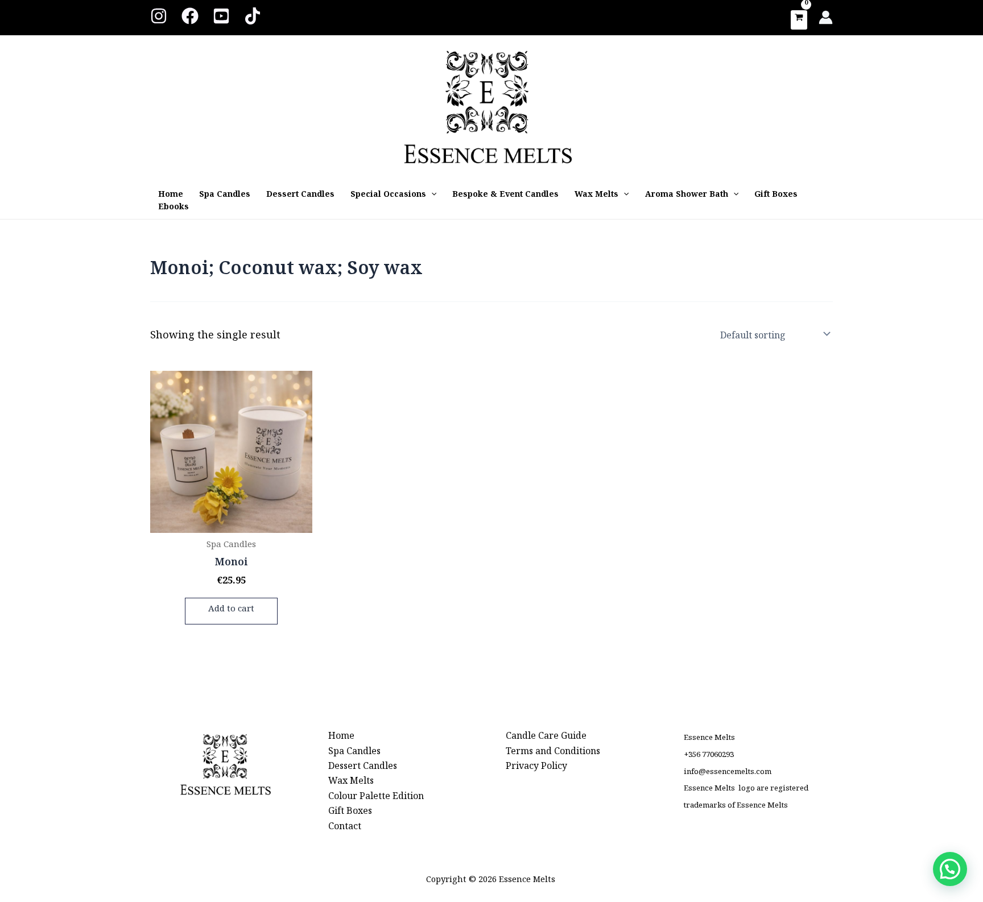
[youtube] (221, 15)
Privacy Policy (536, 768)
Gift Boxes (776, 196)
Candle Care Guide (546, 738)
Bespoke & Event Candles (505, 196)
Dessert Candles (300, 196)
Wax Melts (596, 196)
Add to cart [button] (231, 611)
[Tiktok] (252, 15)
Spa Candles (224, 196)
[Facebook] (190, 15)
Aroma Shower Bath (686, 196)
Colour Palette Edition (376, 799)
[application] (431, 196)
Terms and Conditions (553, 754)
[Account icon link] (826, 17)
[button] (950, 869)
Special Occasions (388, 196)
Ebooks (173, 208)
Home (170, 196)
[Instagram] (158, 15)
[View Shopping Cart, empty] (799, 20)
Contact (344, 829)
